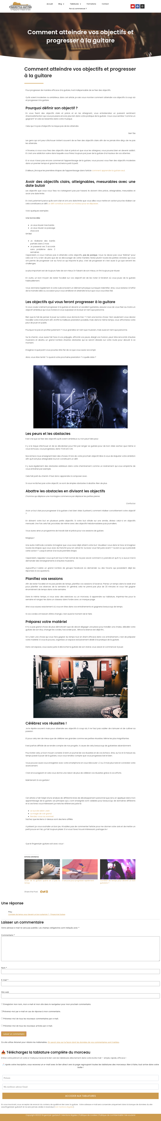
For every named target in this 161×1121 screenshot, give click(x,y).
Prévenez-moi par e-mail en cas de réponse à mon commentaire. (32, 1011)
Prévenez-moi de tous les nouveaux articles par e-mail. (28, 1026)
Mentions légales (69, 1115)
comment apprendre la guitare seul (108, 170)
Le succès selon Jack (40, 810)
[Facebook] (137, 6)
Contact (105, 4)
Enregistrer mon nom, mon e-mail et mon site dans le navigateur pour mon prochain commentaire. (47, 1004)
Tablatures (74, 4)
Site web (5, 992)
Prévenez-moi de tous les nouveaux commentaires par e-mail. (31, 1019)
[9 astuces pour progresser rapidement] (80, 869)
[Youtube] (133, 6)
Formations (91, 4)
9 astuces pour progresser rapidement (78, 880)
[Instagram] (142, 6)
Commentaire (8, 935)
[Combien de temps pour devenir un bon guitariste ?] (118, 869)
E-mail (4, 980)
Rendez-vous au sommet (42, 816)
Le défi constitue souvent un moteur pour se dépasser (73, 203)
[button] (41, 891)
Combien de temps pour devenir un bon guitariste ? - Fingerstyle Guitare (36, 914)
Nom (4, 968)
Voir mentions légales (64, 1107)
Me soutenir (130, 1115)
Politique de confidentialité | (112, 1115)
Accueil (50, 4)
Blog (60, 4)
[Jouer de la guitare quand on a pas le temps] (42, 869)
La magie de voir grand (41, 813)
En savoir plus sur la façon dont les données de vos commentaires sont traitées (83, 1042)
